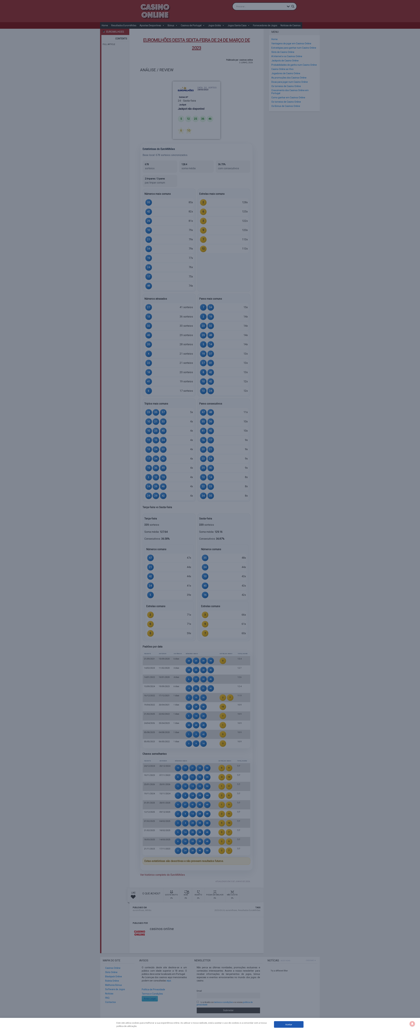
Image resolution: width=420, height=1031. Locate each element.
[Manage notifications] (412, 1023)
